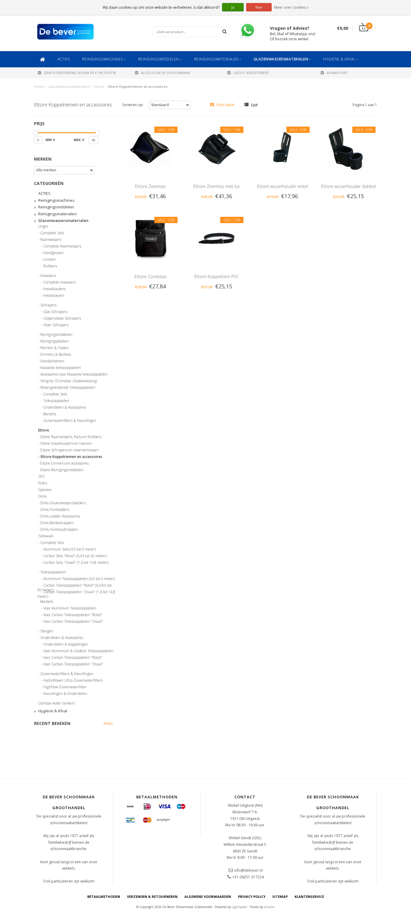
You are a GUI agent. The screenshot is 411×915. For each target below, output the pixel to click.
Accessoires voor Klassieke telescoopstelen (74, 374)
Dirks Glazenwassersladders (63, 503)
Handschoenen (52, 361)
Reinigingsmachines (102, 59)
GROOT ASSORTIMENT (251, 72)
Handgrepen (53, 252)
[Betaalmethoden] (130, 806)
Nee (258, 7)
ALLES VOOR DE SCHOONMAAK (165, 72)
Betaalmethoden (103, 896)
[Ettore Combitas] (150, 238)
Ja (232, 7)
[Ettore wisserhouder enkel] (282, 147)
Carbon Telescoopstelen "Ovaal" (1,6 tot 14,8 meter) (76, 593)
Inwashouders (54, 289)
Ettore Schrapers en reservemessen (69, 450)
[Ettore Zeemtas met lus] (217, 147)
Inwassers (48, 275)
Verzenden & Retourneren (152, 896)
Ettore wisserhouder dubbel (348, 186)
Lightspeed (239, 907)
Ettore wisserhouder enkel (282, 186)
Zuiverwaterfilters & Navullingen (69, 420)
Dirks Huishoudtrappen (59, 529)
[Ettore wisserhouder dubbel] (349, 147)
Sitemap (280, 896)
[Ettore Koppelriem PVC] (217, 238)
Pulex (42, 483)
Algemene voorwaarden (207, 896)
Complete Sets (52, 233)
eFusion (269, 907)
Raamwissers (50, 239)
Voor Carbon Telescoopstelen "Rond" (72, 615)
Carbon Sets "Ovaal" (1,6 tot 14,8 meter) (75, 562)
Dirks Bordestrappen (57, 522)
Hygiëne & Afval (339, 59)
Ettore (99, 86)
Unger (43, 226)
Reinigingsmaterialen (216, 59)
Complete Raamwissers (62, 246)
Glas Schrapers (55, 311)
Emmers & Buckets (55, 354)
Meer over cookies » (291, 7)
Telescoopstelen (56, 400)
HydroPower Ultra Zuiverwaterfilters (73, 680)
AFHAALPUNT (337, 72)
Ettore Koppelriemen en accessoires (137, 86)
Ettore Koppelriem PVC (216, 276)
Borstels (49, 414)
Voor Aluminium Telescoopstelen (69, 608)
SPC (41, 476)
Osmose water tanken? (56, 703)
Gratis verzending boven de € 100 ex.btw (80, 72)
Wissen (108, 723)
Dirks (42, 496)
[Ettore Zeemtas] (150, 147)
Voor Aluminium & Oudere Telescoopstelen (78, 651)
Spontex (44, 489)
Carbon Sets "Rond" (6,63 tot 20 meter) (75, 556)
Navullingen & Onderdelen (65, 693)
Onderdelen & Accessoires (64, 407)
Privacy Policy (251, 896)
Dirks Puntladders (54, 509)
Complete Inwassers (59, 282)
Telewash (46, 536)
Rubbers (50, 266)
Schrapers (48, 305)
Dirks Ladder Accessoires (60, 516)
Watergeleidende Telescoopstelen (67, 387)
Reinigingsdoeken (54, 341)
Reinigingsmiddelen (158, 59)
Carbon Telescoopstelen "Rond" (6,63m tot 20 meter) (74, 586)
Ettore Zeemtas (150, 186)
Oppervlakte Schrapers (62, 318)
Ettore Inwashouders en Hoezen (66, 443)
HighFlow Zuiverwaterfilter (65, 687)
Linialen (49, 259)
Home (39, 86)
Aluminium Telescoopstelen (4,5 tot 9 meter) (79, 578)
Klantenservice (309, 896)
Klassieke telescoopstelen (60, 367)
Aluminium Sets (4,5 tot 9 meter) (69, 549)
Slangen (46, 631)
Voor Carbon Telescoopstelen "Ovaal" (73, 621)
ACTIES (63, 59)
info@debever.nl (248, 870)
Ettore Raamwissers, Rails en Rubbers (70, 436)
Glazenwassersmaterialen (281, 59)
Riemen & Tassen (54, 347)
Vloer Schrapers (56, 325)
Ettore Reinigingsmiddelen (61, 470)
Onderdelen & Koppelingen (65, 644)
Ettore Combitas (150, 276)
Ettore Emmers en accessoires (64, 463)
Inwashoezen (53, 295)
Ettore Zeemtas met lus (216, 186)
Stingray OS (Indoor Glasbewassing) (68, 381)
